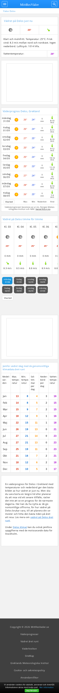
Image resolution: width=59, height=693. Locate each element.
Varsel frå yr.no (43, 209)
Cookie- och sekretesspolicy (29, 670)
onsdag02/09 (31, 280)
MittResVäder (29, 4)
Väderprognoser (29, 634)
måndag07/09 (42, 289)
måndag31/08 (7, 280)
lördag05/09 (19, 289)
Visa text (9, 201)
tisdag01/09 (19, 280)
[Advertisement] (29, 82)
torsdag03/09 (42, 280)
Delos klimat (20, 527)
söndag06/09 (31, 289)
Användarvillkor (30, 677)
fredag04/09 (7, 289)
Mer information (46, 687)
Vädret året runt (30, 641)
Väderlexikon (29, 648)
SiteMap (29, 655)
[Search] (54, 4)
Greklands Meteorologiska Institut (29, 663)
